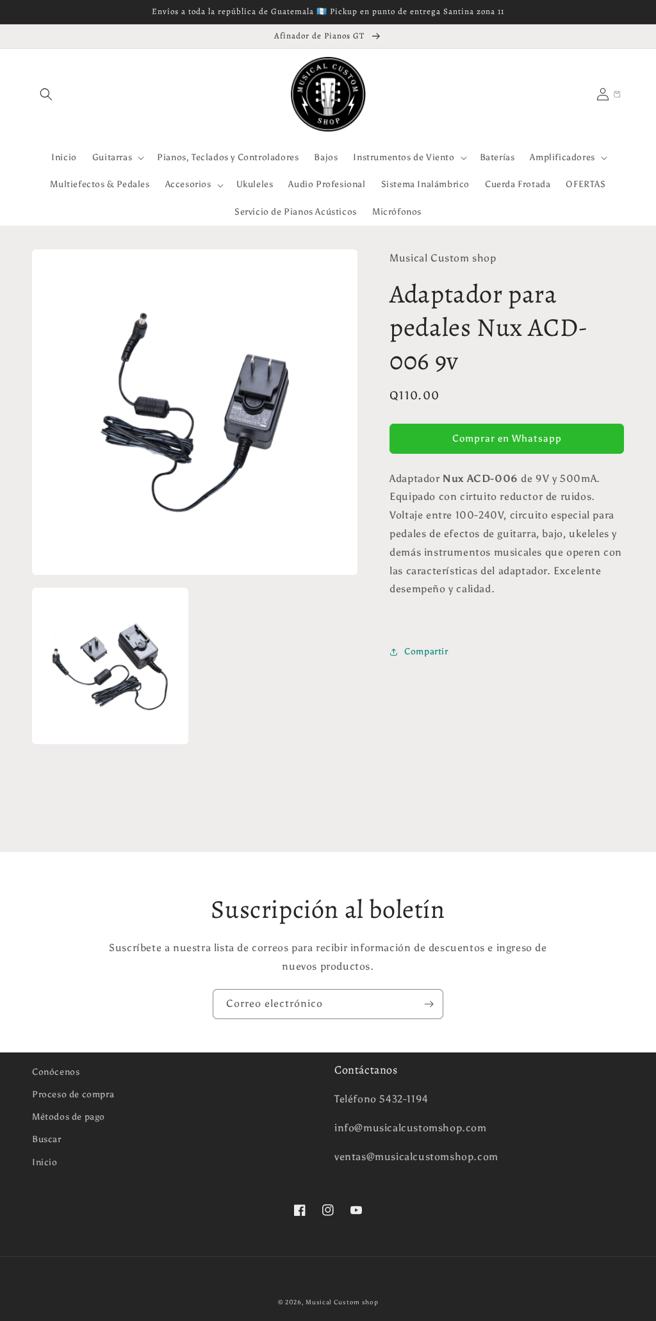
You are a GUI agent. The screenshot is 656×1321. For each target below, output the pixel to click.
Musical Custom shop (342, 1302)
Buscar (47, 1139)
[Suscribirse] (428, 1004)
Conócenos (55, 1072)
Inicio (45, 1162)
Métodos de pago (68, 1116)
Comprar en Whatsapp (507, 438)
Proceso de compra (73, 1094)
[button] (46, 94)
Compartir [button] (426, 651)
